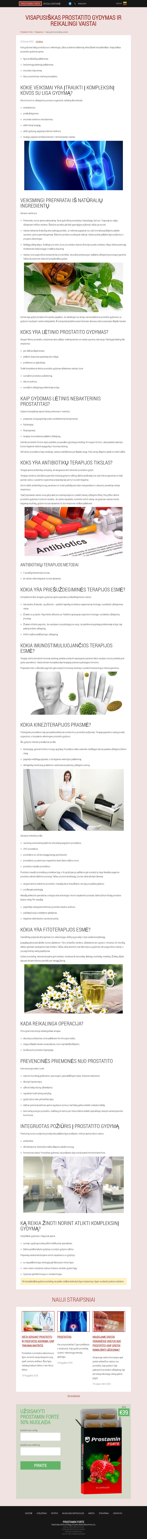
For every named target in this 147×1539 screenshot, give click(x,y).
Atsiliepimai (42, 1513)
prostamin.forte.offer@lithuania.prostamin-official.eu (73, 1524)
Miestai (91, 1513)
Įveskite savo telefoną (30, 1445)
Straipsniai (104, 1513)
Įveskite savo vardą (28, 1430)
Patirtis (54, 1513)
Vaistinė (28, 1513)
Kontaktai (117, 1513)
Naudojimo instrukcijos (73, 1513)
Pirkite (40, 1465)
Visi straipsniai (73, 1395)
